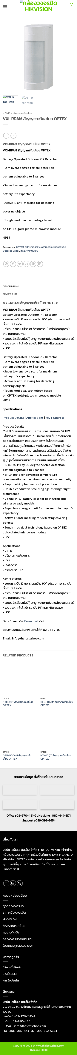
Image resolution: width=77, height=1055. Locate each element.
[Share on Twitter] (20, 264)
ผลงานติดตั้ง (11, 932)
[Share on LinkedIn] (40, 264)
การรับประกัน (11, 980)
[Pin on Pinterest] (33, 264)
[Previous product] (13, 136)
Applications (34, 417)
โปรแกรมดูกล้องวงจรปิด (18, 945)
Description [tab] (11, 286)
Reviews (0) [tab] (10, 294)
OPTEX (20, 247)
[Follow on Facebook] (6, 883)
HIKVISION (10, 919)
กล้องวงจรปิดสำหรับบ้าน (18, 939)
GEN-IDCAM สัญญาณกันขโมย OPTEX (56, 703)
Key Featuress (54, 417)
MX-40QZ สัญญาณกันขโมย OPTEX (55, 757)
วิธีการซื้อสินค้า (12, 967)
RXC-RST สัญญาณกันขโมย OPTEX (18, 703)
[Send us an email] (13, 883)
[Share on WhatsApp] (6, 264)
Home (6, 113)
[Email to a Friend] (26, 264)
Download (31, 621)
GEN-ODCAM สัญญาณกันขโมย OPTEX (17, 757)
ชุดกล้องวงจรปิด (13, 906)
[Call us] (20, 883)
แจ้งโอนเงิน (10, 974)
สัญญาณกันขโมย (22, 113)
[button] (5, 6)
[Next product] (6, 136)
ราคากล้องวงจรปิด (14, 912)
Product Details (13, 417)
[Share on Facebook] (13, 264)
